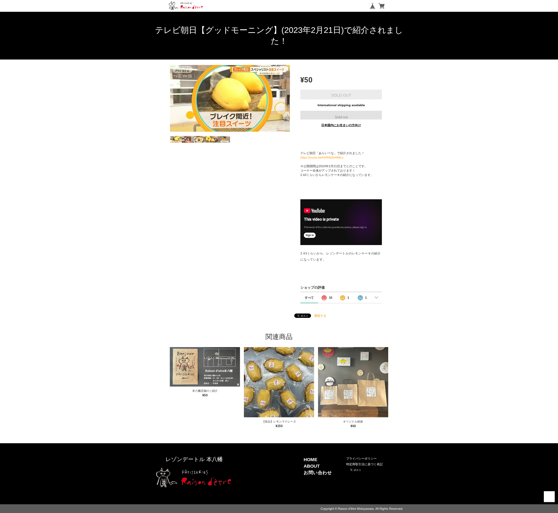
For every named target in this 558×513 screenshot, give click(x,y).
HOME (310, 459)
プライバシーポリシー (361, 458)
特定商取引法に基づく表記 (364, 464)
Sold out (341, 117)
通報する (320, 315)
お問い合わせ (318, 472)
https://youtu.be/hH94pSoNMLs (322, 157)
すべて (309, 297)
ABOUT (312, 466)
